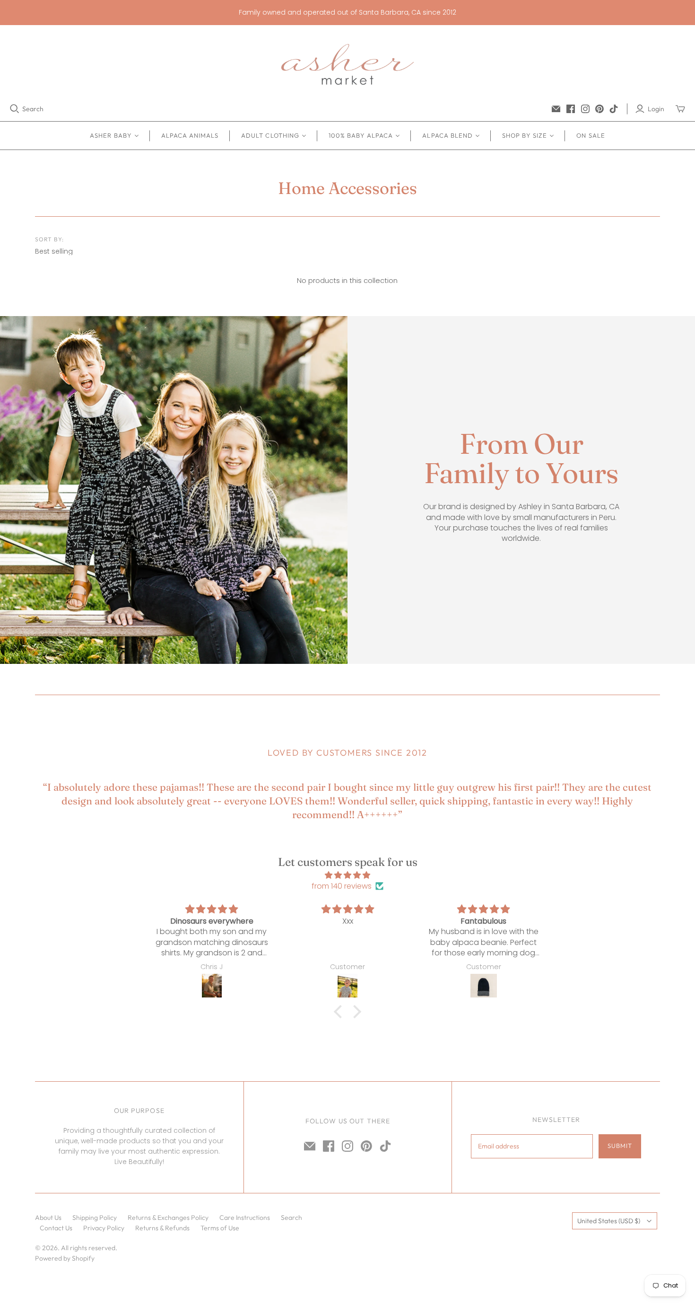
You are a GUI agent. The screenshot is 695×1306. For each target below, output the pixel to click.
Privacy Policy (103, 1228)
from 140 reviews (342, 886)
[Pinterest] (599, 109)
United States (608, 1221)
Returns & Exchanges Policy (168, 1217)
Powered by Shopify (65, 1258)
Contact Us (56, 1228)
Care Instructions (244, 1217)
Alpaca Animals (190, 135)
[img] (347, 875)
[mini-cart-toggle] (680, 109)
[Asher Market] (347, 64)
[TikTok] (613, 109)
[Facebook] (570, 109)
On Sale (590, 135)
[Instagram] (585, 109)
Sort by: (49, 239)
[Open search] (14, 109)
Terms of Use (219, 1228)
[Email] (556, 109)
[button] (340, 1011)
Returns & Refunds (162, 1228)
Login (656, 109)
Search (32, 109)
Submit (620, 1145)
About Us (48, 1217)
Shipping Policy (94, 1217)
